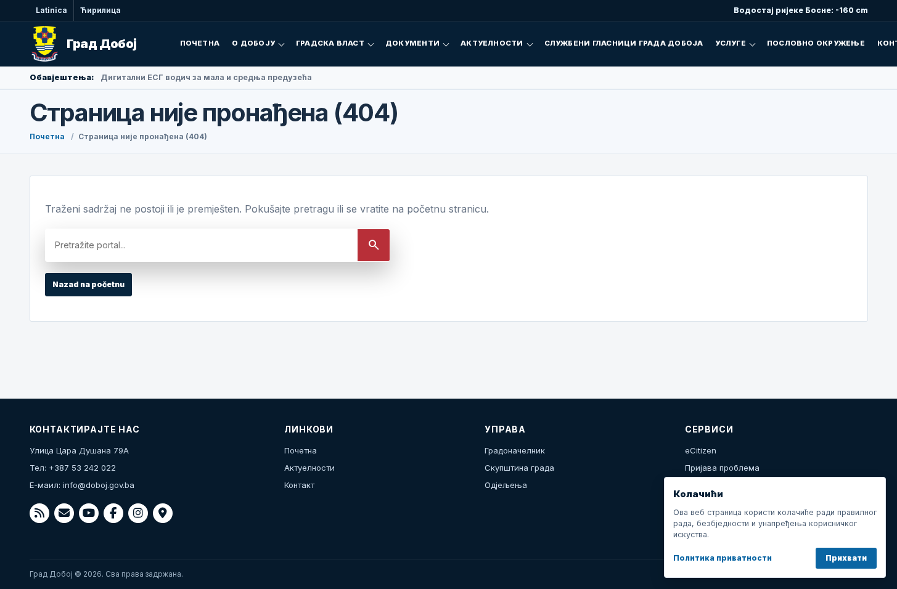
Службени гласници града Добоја (623, 43)
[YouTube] (89, 513)
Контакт (299, 485)
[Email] (64, 513)
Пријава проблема (722, 468)
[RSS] (39, 513)
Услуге (730, 43)
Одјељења (506, 485)
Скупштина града (519, 468)
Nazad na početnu (88, 284)
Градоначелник (515, 450)
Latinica (51, 10)
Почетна (200, 43)
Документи (412, 43)
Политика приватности (722, 558)
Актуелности (492, 43)
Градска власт (330, 43)
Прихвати (846, 558)
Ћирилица (100, 10)
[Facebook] (113, 513)
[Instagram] (138, 513)
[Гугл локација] (163, 513)
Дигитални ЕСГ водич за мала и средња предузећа (206, 77)
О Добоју (253, 43)
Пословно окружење (816, 43)
